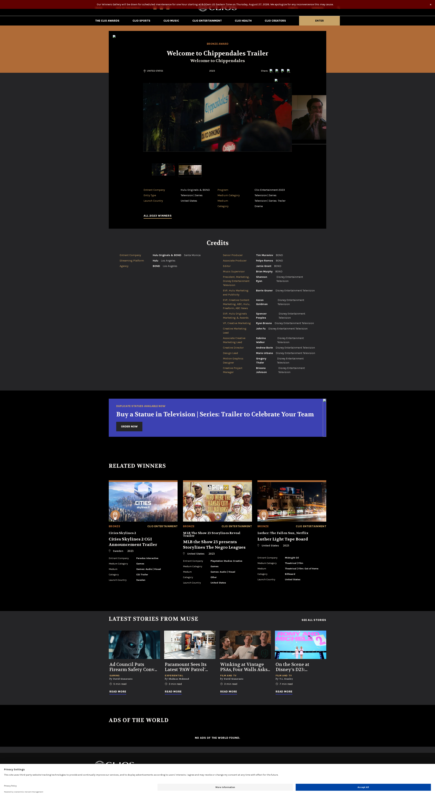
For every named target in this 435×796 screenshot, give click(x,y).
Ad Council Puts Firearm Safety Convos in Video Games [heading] (134, 667)
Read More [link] (117, 691)
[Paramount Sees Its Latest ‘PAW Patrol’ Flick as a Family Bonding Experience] (189, 645)
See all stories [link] (314, 620)
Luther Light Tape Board (282, 539)
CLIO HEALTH (243, 20)
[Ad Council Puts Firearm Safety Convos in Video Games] (134, 645)
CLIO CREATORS (275, 20)
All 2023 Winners (158, 215)
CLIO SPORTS (141, 20)
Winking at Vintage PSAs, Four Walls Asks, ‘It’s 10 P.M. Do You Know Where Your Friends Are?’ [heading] (244, 667)
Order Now (129, 426)
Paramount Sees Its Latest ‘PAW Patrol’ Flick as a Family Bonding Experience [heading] (187, 667)
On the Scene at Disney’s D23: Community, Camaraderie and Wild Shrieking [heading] (300, 667)
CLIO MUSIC (171, 20)
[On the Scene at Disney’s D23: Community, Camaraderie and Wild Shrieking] (300, 645)
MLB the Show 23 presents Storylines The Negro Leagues (214, 544)
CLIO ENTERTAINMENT (207, 20)
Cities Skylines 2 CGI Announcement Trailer (133, 542)
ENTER (319, 20)
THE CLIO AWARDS (107, 20)
